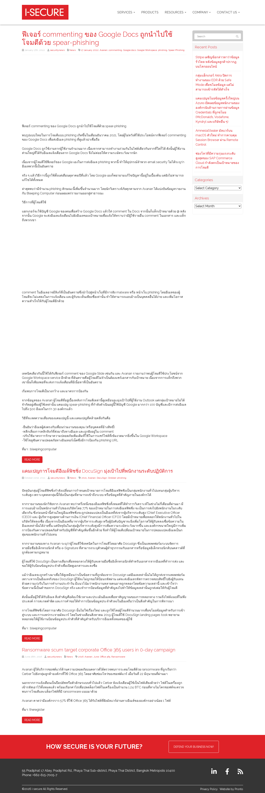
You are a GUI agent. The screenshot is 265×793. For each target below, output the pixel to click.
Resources (174, 12)
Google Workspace (147, 50)
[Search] (237, 36)
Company (200, 12)
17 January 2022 (90, 50)
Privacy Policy (209, 789)
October (112, 477)
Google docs (129, 50)
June (96, 656)
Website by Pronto (231, 789)
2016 (80, 656)
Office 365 (105, 656)
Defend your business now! (194, 746)
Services (125, 12)
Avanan (103, 50)
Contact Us (227, 12)
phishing (162, 50)
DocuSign (102, 477)
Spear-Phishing (176, 50)
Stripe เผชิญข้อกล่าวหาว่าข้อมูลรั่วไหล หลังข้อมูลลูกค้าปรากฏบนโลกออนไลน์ (217, 61)
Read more (32, 459)
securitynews (57, 50)
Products (149, 12)
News (72, 50)
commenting (115, 50)
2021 (84, 477)
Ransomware (118, 656)
